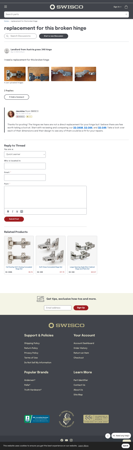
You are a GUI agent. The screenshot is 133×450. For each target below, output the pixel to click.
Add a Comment (17, 97)
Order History (80, 348)
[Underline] (17, 211)
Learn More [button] (83, 446)
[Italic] (12, 211)
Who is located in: (12, 161)
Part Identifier (81, 380)
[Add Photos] (21, 211)
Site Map (78, 395)
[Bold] (8, 211)
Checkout (79, 358)
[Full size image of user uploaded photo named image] (15, 74)
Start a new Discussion (53, 36)
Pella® (27, 385)
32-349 (102, 128)
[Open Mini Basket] (127, 7)
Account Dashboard (84, 343)
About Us (78, 390)
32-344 (88, 128)
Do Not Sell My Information (37, 363)
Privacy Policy (31, 353)
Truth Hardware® (33, 390)
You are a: (9, 149)
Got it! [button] (125, 446)
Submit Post (14, 219)
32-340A (78, 128)
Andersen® (29, 380)
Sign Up (81, 308)
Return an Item (81, 353)
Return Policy (31, 348)
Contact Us (79, 385)
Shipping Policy (32, 343)
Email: (7, 172)
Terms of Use (31, 358)
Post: (6, 184)
